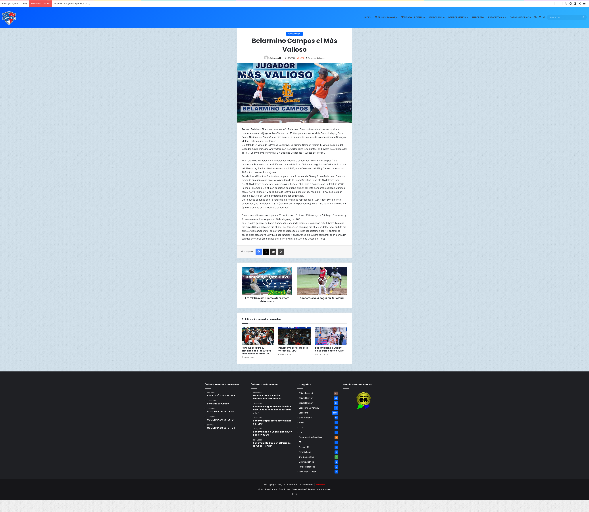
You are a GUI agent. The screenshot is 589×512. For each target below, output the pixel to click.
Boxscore (303, 413)
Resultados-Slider (307, 471)
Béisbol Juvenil (306, 393)
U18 (300, 432)
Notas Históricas (307, 467)
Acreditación (271, 489)
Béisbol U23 (435, 17)
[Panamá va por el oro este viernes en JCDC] (294, 336)
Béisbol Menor (457, 17)
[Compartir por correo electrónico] (273, 252)
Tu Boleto (478, 17)
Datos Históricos (520, 17)
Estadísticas (496, 17)
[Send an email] (280, 58)
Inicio (367, 17)
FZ (300, 442)
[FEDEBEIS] (9, 17)
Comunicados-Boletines (310, 437)
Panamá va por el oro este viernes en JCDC (293, 349)
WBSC (302, 422)
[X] (266, 252)
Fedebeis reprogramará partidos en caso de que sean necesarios (85, 3)
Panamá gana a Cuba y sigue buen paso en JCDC (329, 349)
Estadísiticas (305, 452)
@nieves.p (274, 58)
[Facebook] (259, 252)
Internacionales (306, 457)
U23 (301, 427)
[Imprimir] (281, 252)
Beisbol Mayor (386, 17)
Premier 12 (304, 447)
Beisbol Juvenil (413, 17)
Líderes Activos (306, 462)
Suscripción (284, 489)
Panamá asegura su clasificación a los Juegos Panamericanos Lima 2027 (257, 350)
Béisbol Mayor (294, 33)
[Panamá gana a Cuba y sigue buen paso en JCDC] (331, 336)
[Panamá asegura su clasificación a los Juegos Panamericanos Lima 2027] (258, 336)
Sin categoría (305, 417)
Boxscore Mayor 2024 (310, 408)
